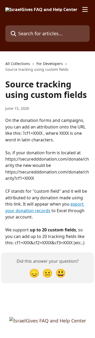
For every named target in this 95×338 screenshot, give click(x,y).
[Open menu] (85, 9)
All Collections (17, 63)
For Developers (49, 63)
